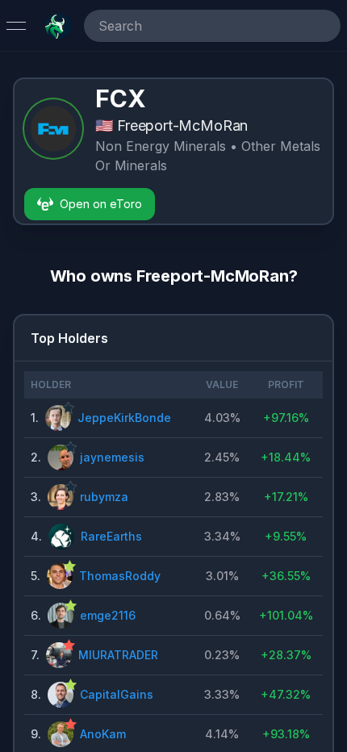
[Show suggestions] (324, 26)
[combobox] (190, 26)
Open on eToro (101, 204)
